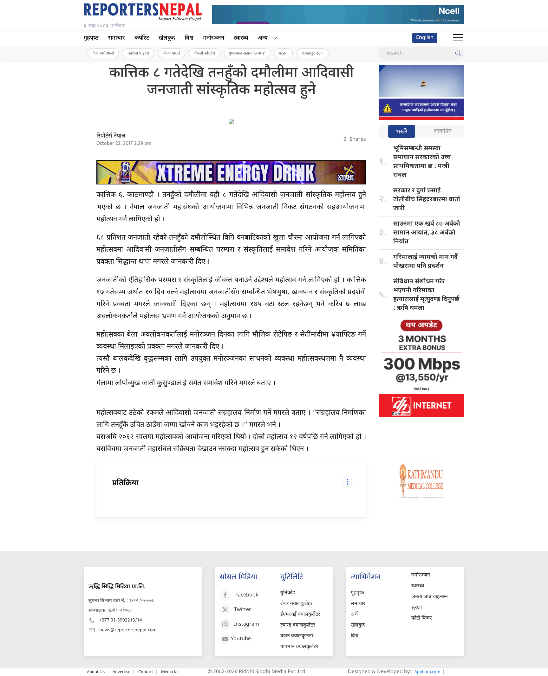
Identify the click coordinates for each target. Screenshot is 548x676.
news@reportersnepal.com (128, 630)
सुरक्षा (416, 607)
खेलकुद (167, 38)
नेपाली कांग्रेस (204, 52)
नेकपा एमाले (171, 52)
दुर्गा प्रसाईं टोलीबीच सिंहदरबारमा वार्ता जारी (426, 200)
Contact (145, 671)
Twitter (242, 610)
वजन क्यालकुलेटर (297, 636)
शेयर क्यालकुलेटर (296, 604)
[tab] (401, 132)
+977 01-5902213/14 (120, 620)
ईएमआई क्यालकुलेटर (300, 614)
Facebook (246, 595)
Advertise (121, 671)
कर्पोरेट (141, 38)
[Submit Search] (458, 53)
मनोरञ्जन (213, 38)
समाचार (116, 38)
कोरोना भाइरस (138, 52)
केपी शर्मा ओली (103, 52)
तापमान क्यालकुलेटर (299, 647)
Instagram (246, 624)
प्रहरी (283, 52)
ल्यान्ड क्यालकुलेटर (297, 625)
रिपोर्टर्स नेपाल (111, 136)
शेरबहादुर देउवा (312, 52)
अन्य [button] (263, 38)
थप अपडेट (421, 325)
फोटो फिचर (421, 618)
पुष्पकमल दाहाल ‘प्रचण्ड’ (247, 52)
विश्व (189, 38)
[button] (458, 38)
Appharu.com (427, 671)
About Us (96, 671)
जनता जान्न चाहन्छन (429, 597)
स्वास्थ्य (241, 38)
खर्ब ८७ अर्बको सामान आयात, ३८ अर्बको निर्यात (426, 233)
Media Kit (170, 671)
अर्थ (354, 614)
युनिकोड (287, 593)
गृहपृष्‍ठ (91, 38)
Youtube (241, 639)
